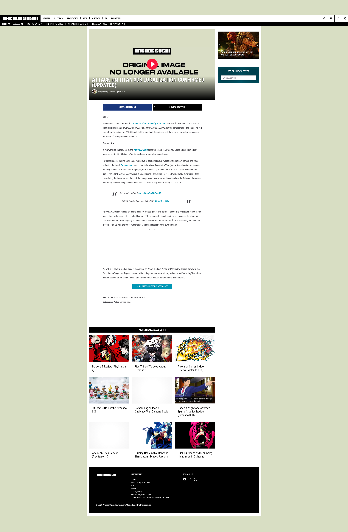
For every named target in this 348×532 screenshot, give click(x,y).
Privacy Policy (136, 492)
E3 (106, 18)
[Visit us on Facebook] (191, 479)
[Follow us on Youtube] (331, 18)
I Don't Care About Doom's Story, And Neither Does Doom (237, 53)
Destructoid (126, 165)
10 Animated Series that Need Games (152, 286)
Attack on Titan (126, 297)
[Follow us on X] (344, 18)
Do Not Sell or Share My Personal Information (150, 498)
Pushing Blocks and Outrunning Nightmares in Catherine (195, 454)
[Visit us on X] (196, 479)
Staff (133, 486)
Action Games (120, 302)
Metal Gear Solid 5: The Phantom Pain (108, 24)
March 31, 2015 (162, 201)
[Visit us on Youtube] (185, 479)
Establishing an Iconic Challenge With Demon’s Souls (151, 409)
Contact (134, 480)
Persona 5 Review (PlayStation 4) (109, 368)
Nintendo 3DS (139, 297)
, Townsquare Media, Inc (124, 505)
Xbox (85, 18)
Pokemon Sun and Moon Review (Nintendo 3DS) (191, 368)
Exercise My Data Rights (141, 495)
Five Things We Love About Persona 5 (150, 368)
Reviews (46, 18)
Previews (58, 18)
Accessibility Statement (141, 483)
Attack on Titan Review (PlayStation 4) (105, 454)
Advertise (135, 489)
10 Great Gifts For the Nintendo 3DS (109, 409)
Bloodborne (18, 24)
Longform (116, 18)
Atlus (116, 297)
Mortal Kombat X (34, 24)
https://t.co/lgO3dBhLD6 (149, 193)
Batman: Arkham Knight (78, 24)
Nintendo (96, 18)
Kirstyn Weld (102, 92)
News (129, 302)
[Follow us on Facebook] (338, 18)
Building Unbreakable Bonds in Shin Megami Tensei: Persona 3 (151, 456)
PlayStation (72, 18)
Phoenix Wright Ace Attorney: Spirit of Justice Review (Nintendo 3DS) (194, 411)
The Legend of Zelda (54, 24)
